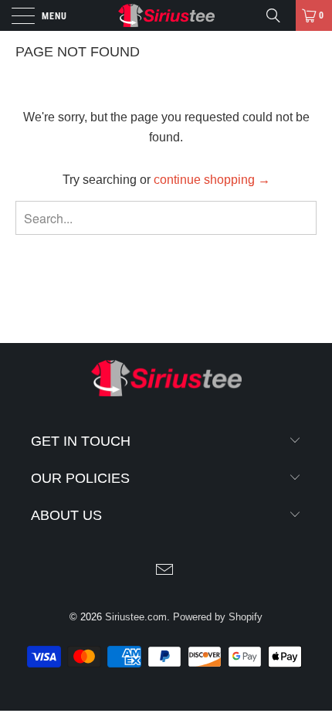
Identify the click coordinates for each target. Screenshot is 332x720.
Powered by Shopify (218, 617)
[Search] (279, 15)
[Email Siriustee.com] (165, 571)
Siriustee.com (136, 617)
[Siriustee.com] (166, 15)
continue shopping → (212, 179)
